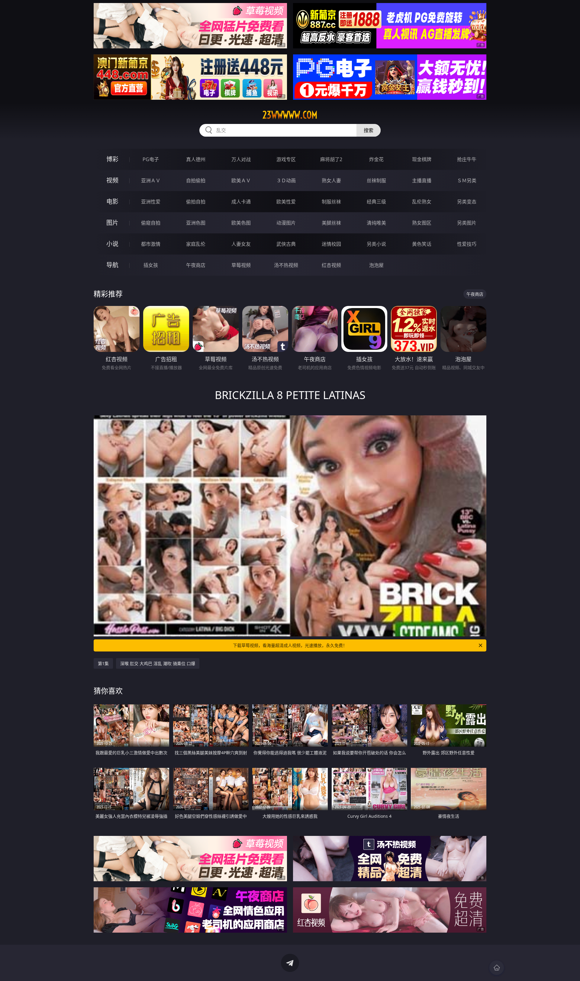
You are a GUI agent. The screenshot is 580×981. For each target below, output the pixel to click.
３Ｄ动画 (286, 180)
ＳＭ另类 (466, 180)
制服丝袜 (331, 201)
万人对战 (241, 159)
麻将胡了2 (331, 159)
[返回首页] (496, 967)
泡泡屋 (376, 265)
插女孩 (150, 265)
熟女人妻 (331, 180)
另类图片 (466, 222)
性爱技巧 (466, 244)
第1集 (103, 663)
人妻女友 (241, 244)
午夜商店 (195, 265)
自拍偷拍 (195, 180)
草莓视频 (241, 265)
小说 (112, 244)
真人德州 (195, 159)
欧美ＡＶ (241, 180)
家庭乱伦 (195, 244)
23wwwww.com (290, 115)
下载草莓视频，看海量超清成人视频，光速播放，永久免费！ (290, 645)
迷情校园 (331, 244)
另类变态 (466, 201)
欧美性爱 (286, 201)
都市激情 (150, 244)
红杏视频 (331, 265)
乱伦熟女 (421, 201)
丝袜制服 (376, 180)
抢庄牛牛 (466, 159)
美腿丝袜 (331, 222)
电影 (112, 201)
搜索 (368, 130)
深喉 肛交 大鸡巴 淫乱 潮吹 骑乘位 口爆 (157, 663)
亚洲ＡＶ (150, 180)
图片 (112, 223)
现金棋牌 (421, 159)
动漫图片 (286, 222)
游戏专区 (286, 159)
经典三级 (376, 201)
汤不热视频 (286, 265)
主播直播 (421, 180)
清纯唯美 (376, 222)
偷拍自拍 (195, 201)
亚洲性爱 (150, 201)
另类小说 (376, 244)
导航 (112, 265)
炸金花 (376, 159)
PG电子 (151, 159)
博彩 (112, 159)
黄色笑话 (421, 244)
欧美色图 (241, 222)
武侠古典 (286, 244)
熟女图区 (421, 222)
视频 (112, 180)
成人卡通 (241, 201)
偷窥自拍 (150, 222)
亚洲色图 (195, 222)
